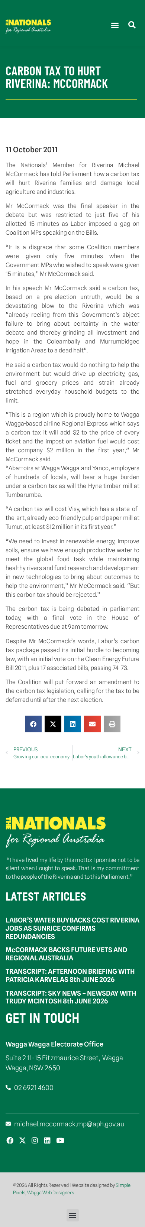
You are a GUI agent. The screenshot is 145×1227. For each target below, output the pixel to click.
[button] (115, 25)
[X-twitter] (22, 1140)
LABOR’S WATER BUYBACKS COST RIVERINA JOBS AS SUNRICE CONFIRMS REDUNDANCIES (72, 928)
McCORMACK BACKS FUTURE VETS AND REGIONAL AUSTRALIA (66, 954)
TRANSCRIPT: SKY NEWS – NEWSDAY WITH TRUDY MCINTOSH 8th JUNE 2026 (71, 997)
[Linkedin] (47, 1140)
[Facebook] (10, 1140)
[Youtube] (60, 1140)
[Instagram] (35, 1140)
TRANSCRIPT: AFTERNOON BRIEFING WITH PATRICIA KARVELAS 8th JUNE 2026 (70, 975)
